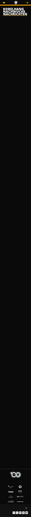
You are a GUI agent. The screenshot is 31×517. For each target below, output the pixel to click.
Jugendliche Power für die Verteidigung (13, 432)
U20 (21, 248)
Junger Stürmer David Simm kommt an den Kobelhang (14, 96)
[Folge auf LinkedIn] (23, 512)
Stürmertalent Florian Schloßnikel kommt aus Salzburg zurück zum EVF (15, 146)
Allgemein (22, 203)
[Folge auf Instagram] (20, 512)
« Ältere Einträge (10, 457)
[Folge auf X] (17, 512)
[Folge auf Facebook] (14, 512)
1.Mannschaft (16, 53)
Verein (13, 55)
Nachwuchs (8, 55)
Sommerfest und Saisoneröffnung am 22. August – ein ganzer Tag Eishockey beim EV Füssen (15, 46)
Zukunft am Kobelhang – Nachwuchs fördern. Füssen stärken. (15, 196)
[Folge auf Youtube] (26, 512)
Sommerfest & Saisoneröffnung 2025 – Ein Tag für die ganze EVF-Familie (15, 340)
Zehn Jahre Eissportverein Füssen (14, 387)
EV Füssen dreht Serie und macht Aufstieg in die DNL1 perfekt (15, 243)
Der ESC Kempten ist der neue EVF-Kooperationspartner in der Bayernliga (15, 290)
